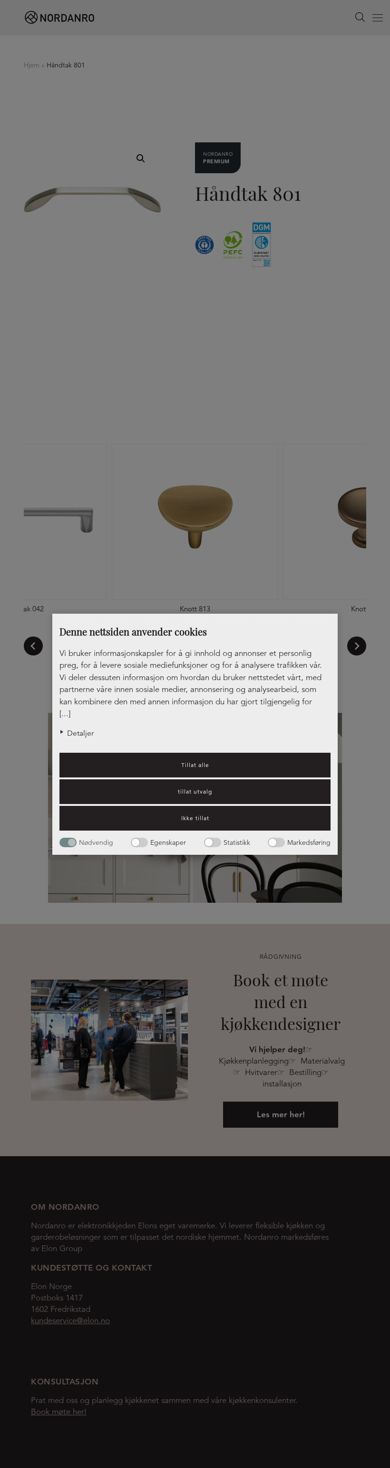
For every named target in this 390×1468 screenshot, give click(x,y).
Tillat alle (195, 764)
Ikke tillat (195, 818)
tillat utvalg (195, 791)
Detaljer (80, 733)
